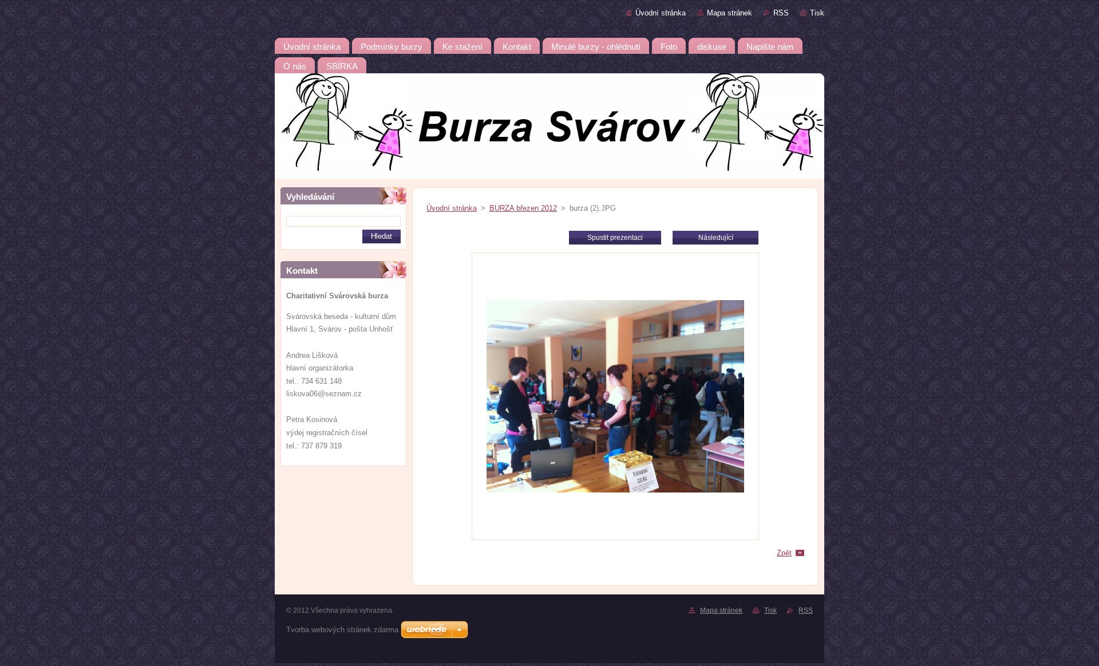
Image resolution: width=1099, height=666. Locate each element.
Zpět (784, 553)
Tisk (817, 13)
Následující (715, 238)
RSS (781, 13)
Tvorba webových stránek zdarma (342, 629)
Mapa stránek (729, 13)
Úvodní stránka (660, 13)
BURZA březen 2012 (523, 208)
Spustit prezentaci (615, 238)
